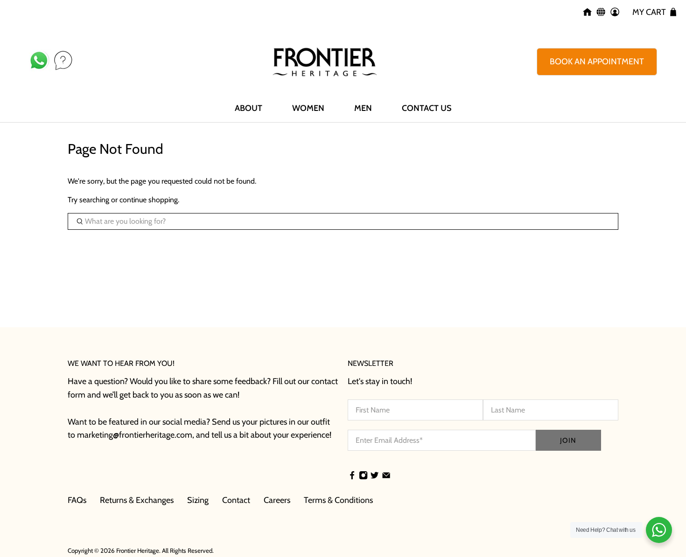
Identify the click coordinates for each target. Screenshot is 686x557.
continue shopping (148, 199)
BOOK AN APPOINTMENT (597, 61)
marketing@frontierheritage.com (134, 435)
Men (363, 108)
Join (568, 440)
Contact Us (426, 108)
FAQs (77, 500)
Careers (277, 500)
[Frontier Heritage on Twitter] (374, 476)
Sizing (198, 500)
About (248, 108)
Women (308, 108)
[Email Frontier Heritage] (386, 476)
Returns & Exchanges (137, 500)
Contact (236, 500)
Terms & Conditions (338, 500)
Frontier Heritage (137, 550)
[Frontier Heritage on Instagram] (363, 476)
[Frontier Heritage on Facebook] (352, 476)
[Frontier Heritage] (324, 62)
